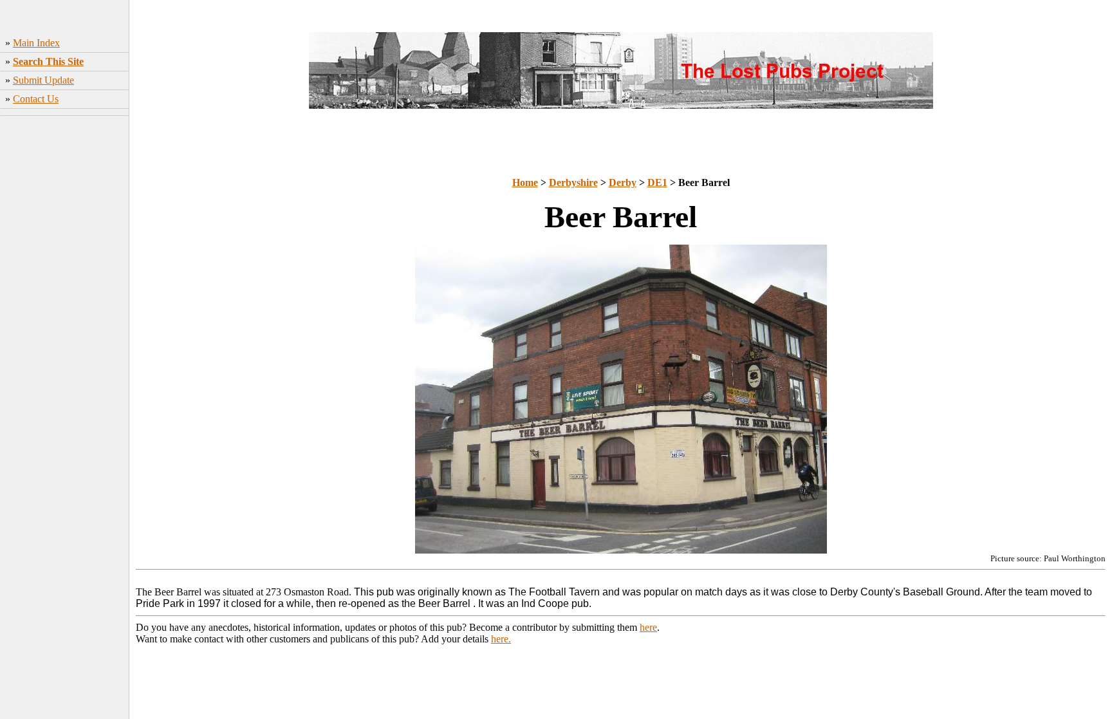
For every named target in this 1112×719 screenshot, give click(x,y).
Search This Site (48, 61)
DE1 (657, 182)
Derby (622, 182)
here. (501, 638)
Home (525, 182)
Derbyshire (573, 182)
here (648, 627)
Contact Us (36, 98)
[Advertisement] (64, 312)
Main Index (36, 42)
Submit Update (43, 80)
